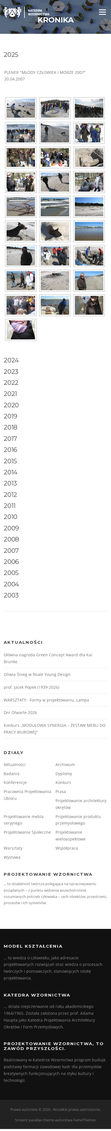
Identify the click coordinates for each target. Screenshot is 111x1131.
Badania (11, 773)
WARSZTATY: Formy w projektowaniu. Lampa (46, 700)
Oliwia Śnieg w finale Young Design (37, 674)
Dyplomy (64, 773)
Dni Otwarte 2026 (20, 712)
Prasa (61, 791)
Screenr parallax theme (34, 1119)
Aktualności (15, 764)
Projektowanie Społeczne (27, 832)
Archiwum (65, 764)
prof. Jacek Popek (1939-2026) (31, 687)
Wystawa (12, 857)
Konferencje (15, 782)
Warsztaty (13, 848)
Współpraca (67, 848)
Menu (102, 11)
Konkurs (63, 782)
